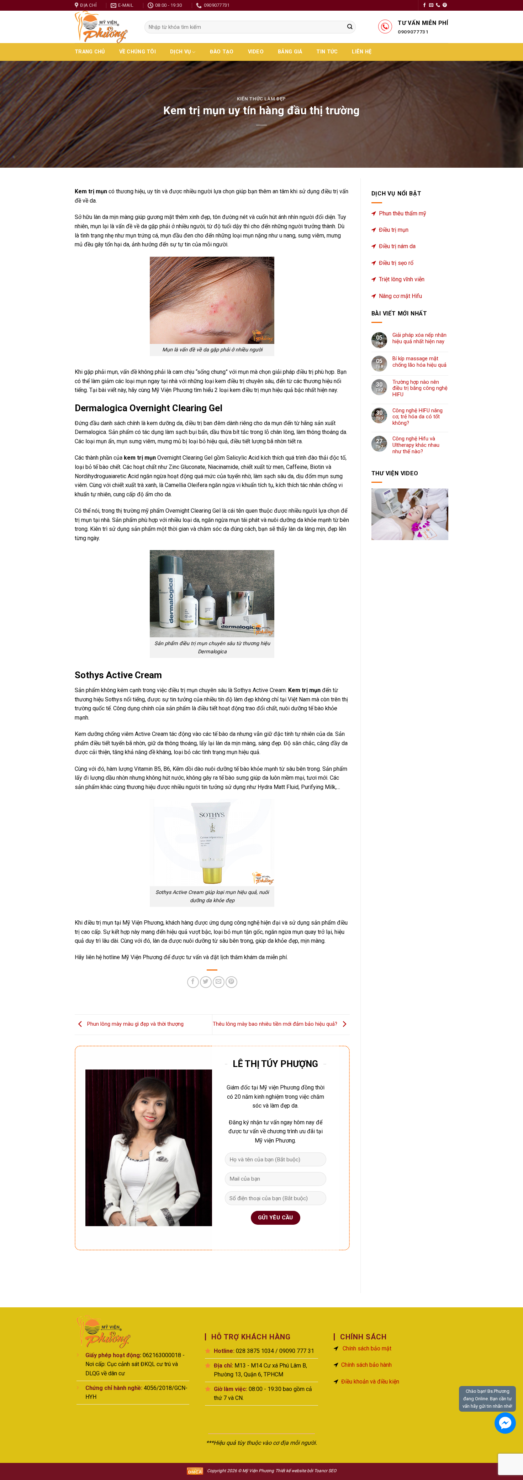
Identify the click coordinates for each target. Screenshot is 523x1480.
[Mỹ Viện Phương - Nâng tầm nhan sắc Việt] (104, 27)
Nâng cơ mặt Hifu (400, 296)
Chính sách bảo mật (367, 1348)
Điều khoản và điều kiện (370, 1381)
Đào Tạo (222, 52)
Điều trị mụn (393, 229)
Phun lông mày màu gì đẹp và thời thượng (135, 1024)
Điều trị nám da (397, 246)
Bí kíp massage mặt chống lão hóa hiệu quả (419, 362)
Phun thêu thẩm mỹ (402, 213)
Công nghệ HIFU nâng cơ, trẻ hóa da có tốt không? (417, 417)
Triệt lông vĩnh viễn (401, 279)
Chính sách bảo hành (366, 1364)
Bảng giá (290, 52)
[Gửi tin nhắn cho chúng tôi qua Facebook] (505, 1423)
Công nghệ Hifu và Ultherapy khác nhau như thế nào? (415, 445)
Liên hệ (361, 52)
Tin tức (327, 52)
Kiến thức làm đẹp (261, 98)
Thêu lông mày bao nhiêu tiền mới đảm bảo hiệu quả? (276, 1024)
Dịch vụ (180, 52)
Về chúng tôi (137, 52)
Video (256, 52)
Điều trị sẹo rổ (396, 263)
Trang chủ (90, 52)
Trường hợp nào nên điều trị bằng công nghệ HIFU (420, 388)
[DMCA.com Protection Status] (195, 1471)
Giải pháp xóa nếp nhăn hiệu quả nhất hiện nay (419, 338)
